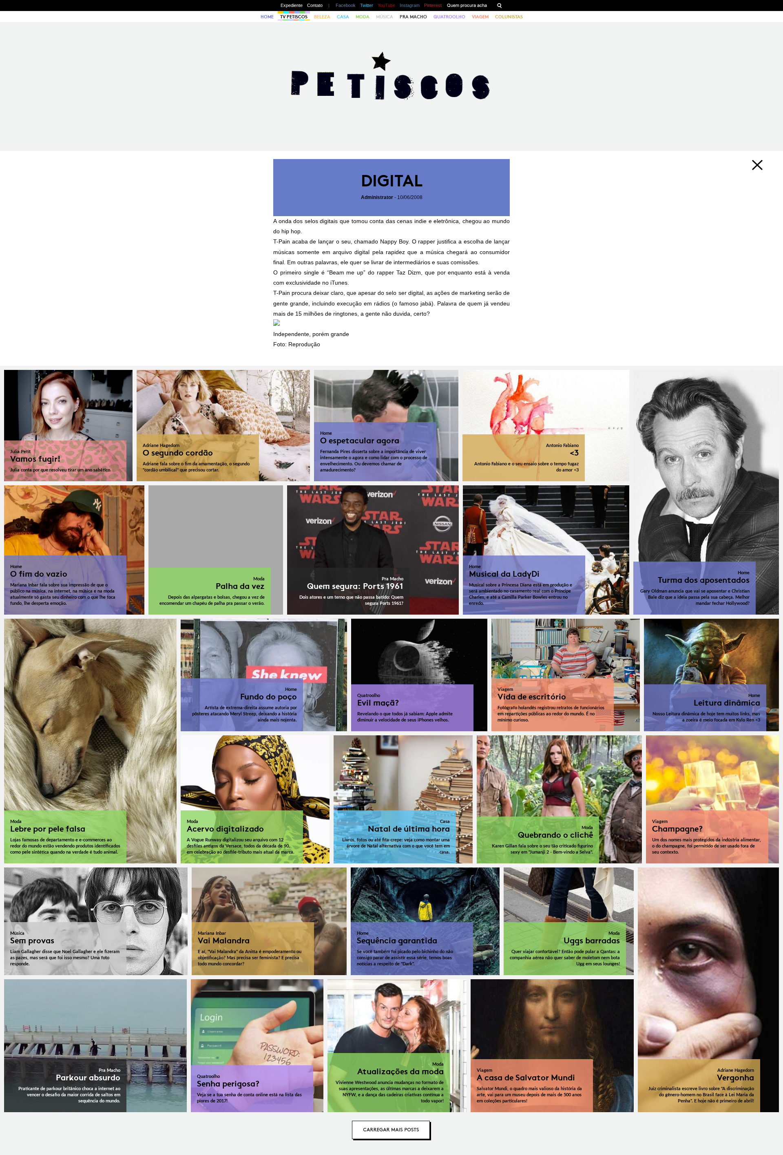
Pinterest (433, 5)
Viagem (480, 17)
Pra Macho (413, 17)
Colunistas (509, 17)
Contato (315, 5)
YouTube (386, 5)
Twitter (366, 5)
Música (384, 17)
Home (267, 17)
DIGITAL (391, 181)
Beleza (322, 17)
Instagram (410, 5)
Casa (343, 17)
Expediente (292, 5)
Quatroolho (449, 17)
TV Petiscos (293, 17)
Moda (362, 17)
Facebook (346, 5)
